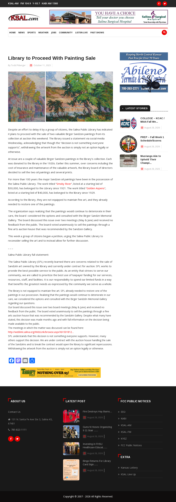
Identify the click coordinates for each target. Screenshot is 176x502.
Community (66, 32)
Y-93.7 (36, 3)
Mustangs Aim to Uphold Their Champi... (150, 159)
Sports (31, 32)
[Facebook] (159, 3)
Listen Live (81, 32)
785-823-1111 (19, 429)
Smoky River (64, 183)
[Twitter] (165, 3)
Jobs (53, 32)
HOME (12, 32)
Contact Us (14, 411)
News (21, 32)
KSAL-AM (13, 3)
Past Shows (97, 32)
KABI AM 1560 (50, 3)
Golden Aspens (95, 188)
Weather (43, 32)
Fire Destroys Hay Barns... (97, 411)
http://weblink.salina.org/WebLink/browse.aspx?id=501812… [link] (41, 332)
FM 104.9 (25, 3)
